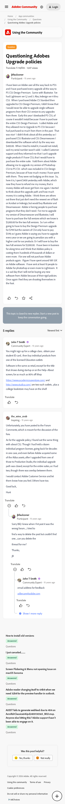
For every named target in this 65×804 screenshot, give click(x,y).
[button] (6, 7)
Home (10, 16)
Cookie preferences (15, 788)
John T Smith (18, 342)
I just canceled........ (15, 652)
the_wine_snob (19, 416)
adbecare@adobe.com (29, 593)
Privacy (47, 782)
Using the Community (17, 19)
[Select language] (42, 7)
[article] (32, 372)
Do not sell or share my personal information (27, 793)
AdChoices (15, 799)
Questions (37, 19)
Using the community (17, 782)
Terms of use (35, 782)
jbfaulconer (17, 74)
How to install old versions (20, 635)
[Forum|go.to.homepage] (24, 6)
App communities (26, 16)
